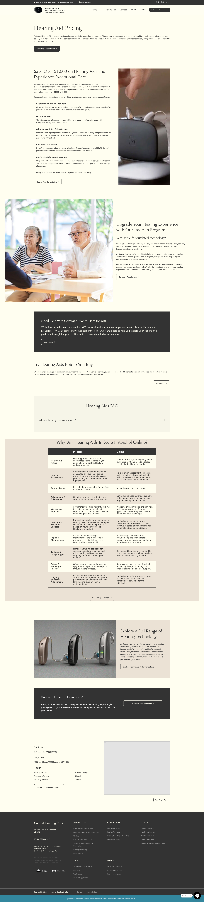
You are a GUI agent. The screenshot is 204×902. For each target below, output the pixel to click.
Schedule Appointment (46, 49)
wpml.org (86, 898)
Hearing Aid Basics (113, 828)
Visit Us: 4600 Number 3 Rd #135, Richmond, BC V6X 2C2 (56, 2)
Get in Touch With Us (114, 866)
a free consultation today (93, 334)
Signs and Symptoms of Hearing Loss (86, 832)
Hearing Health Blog (80, 849)
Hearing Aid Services (148, 832)
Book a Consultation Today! (48, 787)
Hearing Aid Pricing (113, 840)
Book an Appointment (100, 598)
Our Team (76, 870)
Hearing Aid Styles (113, 832)
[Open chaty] (197, 895)
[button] (102, 420)
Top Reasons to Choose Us (82, 866)
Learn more (48, 342)
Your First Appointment (81, 878)
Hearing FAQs (78, 853)
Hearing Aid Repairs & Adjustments (153, 843)
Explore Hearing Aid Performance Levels (139, 667)
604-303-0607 (86, 2)
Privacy (80, 892)
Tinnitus (76, 836)
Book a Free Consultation (158, 10)
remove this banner (129, 898)
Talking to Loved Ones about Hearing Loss (83, 845)
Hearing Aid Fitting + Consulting (118, 836)
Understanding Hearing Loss (83, 828)
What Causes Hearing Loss (82, 840)
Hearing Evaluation (147, 828)
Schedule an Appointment (142, 703)
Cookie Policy (91, 892)
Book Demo (160, 383)
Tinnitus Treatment (147, 836)
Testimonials (77, 874)
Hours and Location (114, 874)
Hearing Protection (147, 840)
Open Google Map (160, 800)
